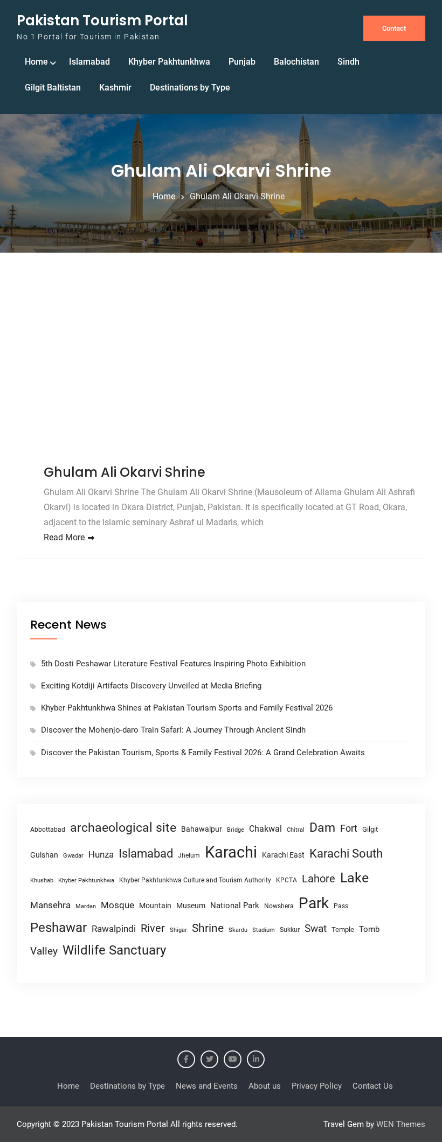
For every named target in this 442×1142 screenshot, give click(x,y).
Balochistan (296, 62)
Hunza (101, 854)
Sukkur (290, 930)
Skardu (238, 930)
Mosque (117, 905)
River (153, 928)
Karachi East (283, 855)
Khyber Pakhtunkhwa (169, 62)
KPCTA (286, 880)
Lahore (318, 878)
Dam (322, 827)
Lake (354, 878)
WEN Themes (400, 1124)
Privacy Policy (317, 1086)
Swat (316, 928)
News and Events (207, 1086)
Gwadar (73, 855)
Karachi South (346, 853)
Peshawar (58, 927)
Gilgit (370, 829)
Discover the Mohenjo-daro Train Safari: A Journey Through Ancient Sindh (173, 730)
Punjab (242, 62)
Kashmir (115, 87)
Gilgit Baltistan (53, 87)
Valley (44, 951)
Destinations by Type (190, 87)
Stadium (263, 930)
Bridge (235, 829)
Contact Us (373, 1086)
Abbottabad (47, 829)
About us (264, 1086)
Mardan (85, 906)
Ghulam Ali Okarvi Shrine (124, 472)
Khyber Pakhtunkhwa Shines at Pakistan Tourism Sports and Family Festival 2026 (187, 708)
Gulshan (44, 855)
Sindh (348, 62)
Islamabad (89, 62)
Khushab (41, 880)
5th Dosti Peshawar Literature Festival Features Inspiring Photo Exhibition (173, 664)
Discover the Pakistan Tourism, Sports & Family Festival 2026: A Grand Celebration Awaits (203, 752)
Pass (341, 906)
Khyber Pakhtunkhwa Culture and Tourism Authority (195, 880)
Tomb (369, 929)
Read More (64, 537)
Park (314, 903)
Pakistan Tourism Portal (102, 20)
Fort (348, 828)
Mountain (155, 905)
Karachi (231, 852)
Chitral (296, 829)
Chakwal (265, 829)
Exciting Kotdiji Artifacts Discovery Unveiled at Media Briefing (151, 686)
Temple (343, 929)
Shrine (208, 928)
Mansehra (50, 905)
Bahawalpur (201, 829)
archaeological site (123, 827)
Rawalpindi (114, 929)
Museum (190, 905)
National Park (234, 905)
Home (36, 62)
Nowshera (279, 906)
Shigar (178, 930)
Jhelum (189, 855)
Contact (394, 28)
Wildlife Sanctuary (114, 950)
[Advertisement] (221, 360)
